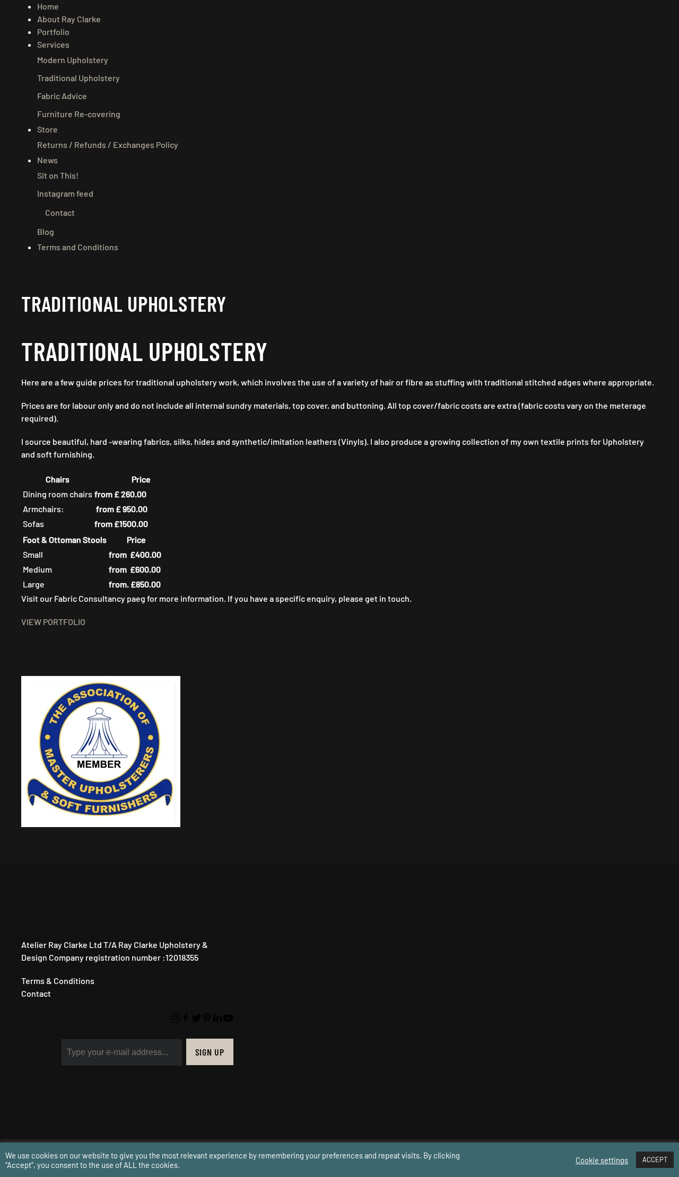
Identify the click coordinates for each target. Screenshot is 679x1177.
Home (48, 6)
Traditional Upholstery (78, 78)
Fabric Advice (62, 96)
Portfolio (53, 32)
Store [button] (47, 129)
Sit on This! (58, 175)
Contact (60, 212)
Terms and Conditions (77, 247)
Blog (45, 231)
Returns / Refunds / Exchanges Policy (107, 144)
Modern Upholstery (72, 60)
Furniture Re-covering (78, 114)
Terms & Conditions (57, 981)
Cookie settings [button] (602, 1160)
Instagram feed (65, 193)
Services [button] (53, 44)
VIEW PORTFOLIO (53, 622)
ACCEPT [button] (654, 1159)
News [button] (47, 160)
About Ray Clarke (69, 19)
